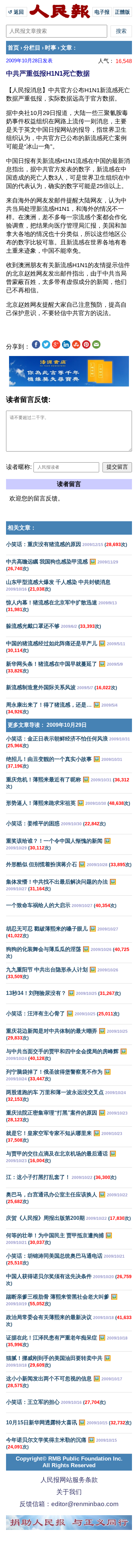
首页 (13, 48)
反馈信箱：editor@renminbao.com (69, 1503)
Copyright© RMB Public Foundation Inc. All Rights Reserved (69, 1462)
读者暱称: (19, 467)
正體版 (122, 12)
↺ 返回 (16, 12)
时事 (50, 48)
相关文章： (22, 528)
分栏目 (32, 48)
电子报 (102, 12)
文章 (66, 48)
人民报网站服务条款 (69, 1479)
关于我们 (69, 1491)
